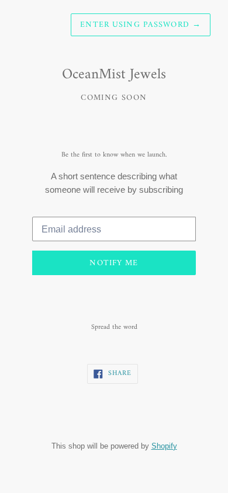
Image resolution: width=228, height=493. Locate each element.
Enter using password (140, 25)
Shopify (164, 445)
